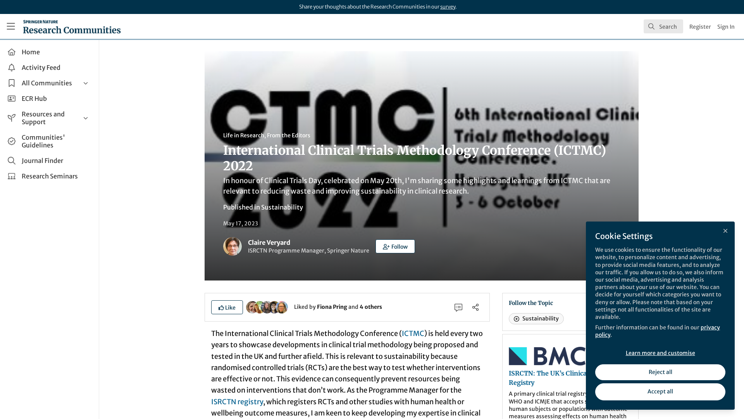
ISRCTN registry (237, 401)
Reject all (660, 372)
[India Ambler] (259, 306)
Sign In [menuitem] (726, 26)
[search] (663, 26)
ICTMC (413, 333)
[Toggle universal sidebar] (11, 26)
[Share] (475, 307)
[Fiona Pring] (252, 306)
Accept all (660, 391)
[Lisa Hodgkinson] (282, 306)
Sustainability (282, 207)
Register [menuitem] (700, 26)
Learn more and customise (660, 353)
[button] (395, 246)
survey (447, 6)
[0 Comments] (458, 307)
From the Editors (288, 135)
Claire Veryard (269, 242)
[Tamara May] (267, 306)
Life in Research (243, 135)
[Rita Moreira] (274, 306)
